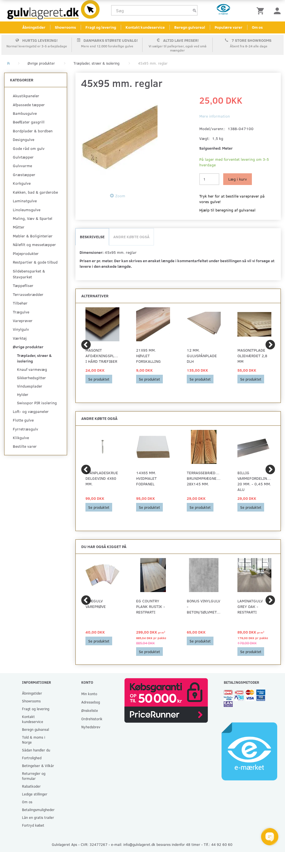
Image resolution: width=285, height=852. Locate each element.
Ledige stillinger (34, 794)
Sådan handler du (36, 750)
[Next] (270, 344)
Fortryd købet (33, 825)
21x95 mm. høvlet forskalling (148, 355)
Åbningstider (33, 27)
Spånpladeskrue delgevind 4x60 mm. (101, 478)
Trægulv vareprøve (95, 603)
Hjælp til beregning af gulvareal (227, 210)
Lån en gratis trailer (38, 817)
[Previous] (86, 344)
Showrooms (65, 27)
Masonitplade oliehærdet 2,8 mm (252, 355)
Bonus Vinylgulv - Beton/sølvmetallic (204, 606)
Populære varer (228, 27)
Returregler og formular (33, 776)
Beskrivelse (92, 236)
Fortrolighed (31, 757)
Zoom (120, 195)
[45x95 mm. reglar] (119, 140)
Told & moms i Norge (33, 739)
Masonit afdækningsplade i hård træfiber (102, 355)
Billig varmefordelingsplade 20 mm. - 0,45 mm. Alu (254, 481)
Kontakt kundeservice (145, 27)
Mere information (214, 116)
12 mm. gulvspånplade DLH (202, 355)
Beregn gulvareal (189, 27)
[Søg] (194, 10)
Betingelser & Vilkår (38, 765)
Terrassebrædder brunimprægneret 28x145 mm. (204, 478)
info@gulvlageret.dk (139, 844)
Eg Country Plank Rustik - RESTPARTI (150, 606)
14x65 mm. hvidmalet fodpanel (146, 478)
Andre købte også (131, 236)
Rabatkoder (31, 786)
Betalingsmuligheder (38, 809)
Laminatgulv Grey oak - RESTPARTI (250, 606)
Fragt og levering (100, 27)
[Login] (277, 10)
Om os (257, 27)
